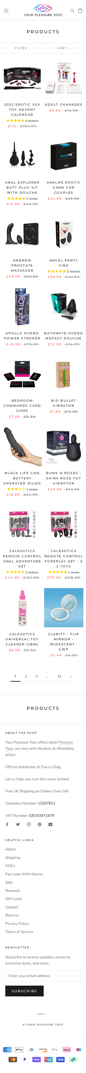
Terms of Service (19, 931)
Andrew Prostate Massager (22, 265)
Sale (9, 882)
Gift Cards (13, 898)
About (10, 849)
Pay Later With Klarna (24, 874)
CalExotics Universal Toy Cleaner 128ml (22, 639)
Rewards (12, 890)
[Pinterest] (39, 824)
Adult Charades (64, 105)
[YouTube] (50, 824)
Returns (12, 915)
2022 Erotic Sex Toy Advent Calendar (22, 110)
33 (59, 676)
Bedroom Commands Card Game (22, 406)
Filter (21, 48)
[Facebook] (7, 824)
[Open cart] (80, 10)
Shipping (12, 857)
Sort (62, 48)
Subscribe (24, 991)
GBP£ (41, 1014)
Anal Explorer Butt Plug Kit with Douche (22, 187)
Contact (11, 907)
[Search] (72, 10)
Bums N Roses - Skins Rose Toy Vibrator (63, 478)
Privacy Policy (17, 923)
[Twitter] (18, 824)
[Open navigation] (6, 10)
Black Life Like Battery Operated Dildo (22, 478)
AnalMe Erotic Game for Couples (64, 187)
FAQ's (10, 865)
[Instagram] (29, 824)
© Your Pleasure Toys (43, 1024)
